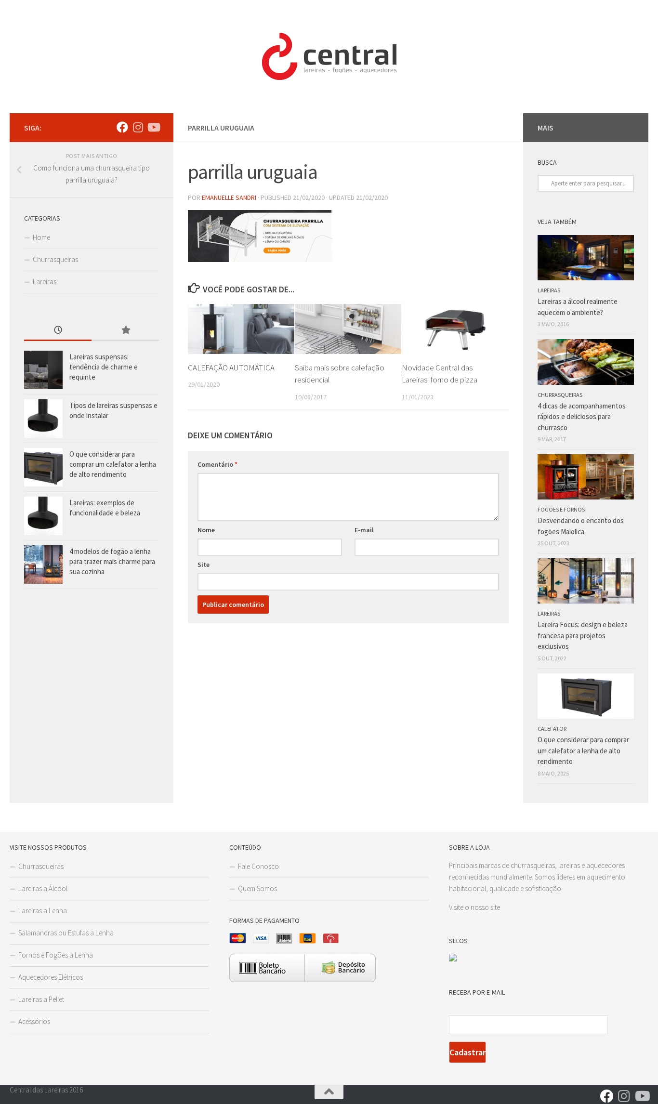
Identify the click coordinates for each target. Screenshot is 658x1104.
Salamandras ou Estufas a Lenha (66, 932)
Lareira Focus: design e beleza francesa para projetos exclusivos (583, 635)
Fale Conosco (258, 866)
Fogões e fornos (561, 509)
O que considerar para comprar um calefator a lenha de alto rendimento (112, 464)
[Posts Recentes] (58, 330)
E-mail (364, 530)
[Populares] (125, 330)
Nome (206, 530)
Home (41, 237)
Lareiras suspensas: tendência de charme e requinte (103, 366)
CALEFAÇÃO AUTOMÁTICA (231, 367)
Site (203, 564)
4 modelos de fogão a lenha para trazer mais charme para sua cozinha (112, 561)
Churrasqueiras (55, 259)
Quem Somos (257, 888)
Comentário (217, 464)
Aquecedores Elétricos (50, 977)
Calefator (552, 728)
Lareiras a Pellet (41, 999)
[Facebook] (122, 127)
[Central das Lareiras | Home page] (329, 56)
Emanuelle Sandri (229, 197)
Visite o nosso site (474, 907)
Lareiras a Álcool (42, 888)
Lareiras (44, 281)
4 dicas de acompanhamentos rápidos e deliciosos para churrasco (582, 416)
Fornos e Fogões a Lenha (55, 954)
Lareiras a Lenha (42, 910)
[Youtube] (153, 127)
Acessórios (34, 1021)
